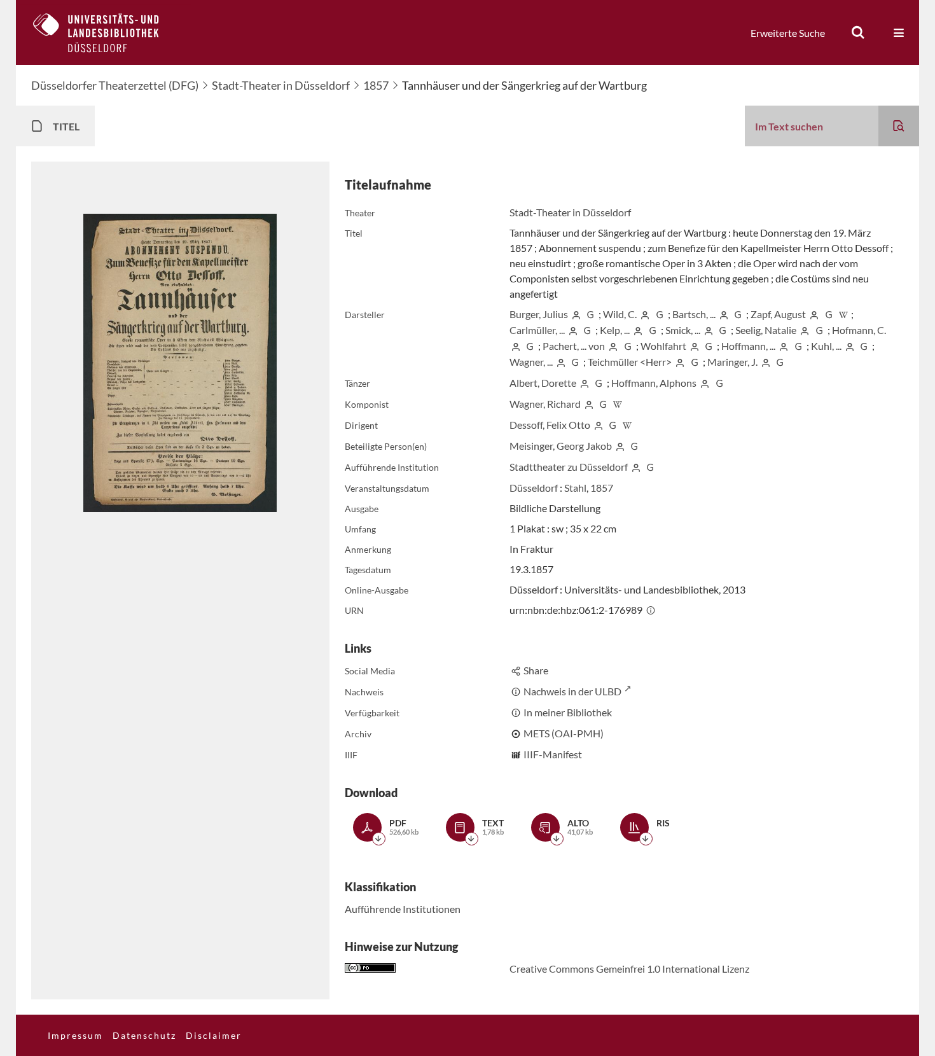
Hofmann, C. (859, 330)
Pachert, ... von (574, 346)
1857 (376, 85)
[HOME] (105, 32)
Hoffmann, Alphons (653, 383)
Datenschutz (144, 1035)
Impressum (75, 1035)
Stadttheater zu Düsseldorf (568, 467)
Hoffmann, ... (748, 346)
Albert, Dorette (542, 383)
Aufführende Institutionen (403, 909)
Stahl (575, 488)
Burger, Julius (538, 314)
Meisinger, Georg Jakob (560, 446)
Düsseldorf (533, 488)
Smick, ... (682, 330)
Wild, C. (620, 314)
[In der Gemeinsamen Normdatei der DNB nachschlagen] (590, 314)
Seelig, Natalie (765, 330)
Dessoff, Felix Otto (549, 425)
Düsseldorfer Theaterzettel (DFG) (114, 85)
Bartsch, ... (694, 314)
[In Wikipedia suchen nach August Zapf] (843, 314)
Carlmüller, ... (537, 330)
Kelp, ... (615, 330)
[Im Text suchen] (898, 126)
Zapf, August (778, 314)
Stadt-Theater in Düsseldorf (281, 85)
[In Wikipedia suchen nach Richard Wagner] (617, 404)
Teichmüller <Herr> (630, 362)
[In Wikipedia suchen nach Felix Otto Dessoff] (627, 425)
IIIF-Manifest (552, 754)
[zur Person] (576, 314)
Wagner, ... (531, 362)
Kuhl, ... (826, 346)
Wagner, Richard (545, 404)
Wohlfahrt (663, 346)
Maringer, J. (732, 362)
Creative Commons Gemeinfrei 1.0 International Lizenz (629, 968)
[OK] (858, 32)
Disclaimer (214, 1035)
